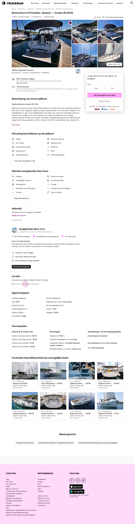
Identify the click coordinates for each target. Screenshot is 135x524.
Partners (9, 503)
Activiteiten (46, 3)
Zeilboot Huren (43, 496)
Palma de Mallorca (44, 486)
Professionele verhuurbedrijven (16, 491)
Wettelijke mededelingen (14, 501)
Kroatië (40, 482)
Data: (89, 84)
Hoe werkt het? (11, 484)
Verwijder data (17, 220)
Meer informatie (98, 348)
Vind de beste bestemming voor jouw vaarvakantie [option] (98, 443)
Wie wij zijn (9, 482)
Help (7, 479)
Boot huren (35, 3)
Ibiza (39, 484)
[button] (97, 17)
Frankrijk (40, 491)
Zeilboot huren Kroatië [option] (24, 443)
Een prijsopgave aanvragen (104, 95)
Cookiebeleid (10, 496)
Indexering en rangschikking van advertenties (21, 510)
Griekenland (42, 479)
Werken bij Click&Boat (13, 505)
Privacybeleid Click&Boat (14, 493)
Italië (39, 489)
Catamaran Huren (43, 501)
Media (8, 486)
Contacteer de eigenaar (21, 267)
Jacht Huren (42, 505)
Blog (7, 508)
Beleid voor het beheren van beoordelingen (20, 515)
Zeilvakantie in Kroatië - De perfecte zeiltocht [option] (56, 443)
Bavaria (23, 298)
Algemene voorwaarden (14, 498)
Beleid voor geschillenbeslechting (17, 512)
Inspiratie (119, 3)
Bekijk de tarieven (19, 215)
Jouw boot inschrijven (105, 3)
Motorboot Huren (43, 498)
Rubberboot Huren (44, 503)
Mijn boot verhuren (12, 489)
